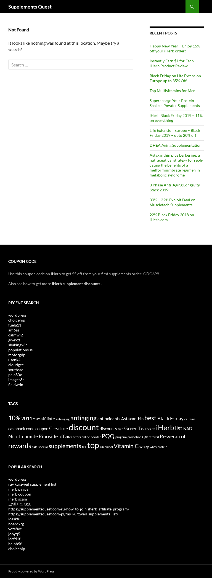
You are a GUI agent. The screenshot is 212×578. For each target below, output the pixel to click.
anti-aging (63, 419)
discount (84, 427)
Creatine (58, 428)
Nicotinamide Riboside (33, 436)
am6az (13, 330)
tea (84, 447)
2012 (36, 419)
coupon (41, 428)
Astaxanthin (132, 418)
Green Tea (135, 428)
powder (96, 437)
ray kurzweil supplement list (32, 484)
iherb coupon (19, 494)
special (43, 447)
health (151, 429)
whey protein (158, 447)
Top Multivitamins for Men (172, 90)
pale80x (15, 374)
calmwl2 (15, 335)
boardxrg (16, 523)
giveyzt (14, 340)
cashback (16, 428)
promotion (134, 437)
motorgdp (16, 354)
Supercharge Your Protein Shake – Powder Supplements (175, 103)
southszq (15, 369)
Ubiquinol (106, 447)
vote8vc (15, 528)
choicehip (16, 320)
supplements (65, 445)
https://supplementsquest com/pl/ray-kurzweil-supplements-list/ (63, 514)
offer (68, 437)
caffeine (189, 419)
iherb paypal (19, 489)
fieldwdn (15, 384)
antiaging (83, 418)
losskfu (14, 519)
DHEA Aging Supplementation (176, 145)
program (121, 437)
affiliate (48, 418)
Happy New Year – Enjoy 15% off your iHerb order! (175, 48)
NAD (187, 428)
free (120, 429)
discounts (108, 428)
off (62, 436)
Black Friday (170, 418)
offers (77, 437)
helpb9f (15, 543)
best (150, 418)
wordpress (17, 315)
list (178, 428)
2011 (26, 418)
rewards (19, 445)
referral (154, 437)
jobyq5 (14, 533)
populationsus (20, 349)
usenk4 (14, 359)
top (93, 445)
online (86, 437)
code (30, 428)
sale (35, 447)
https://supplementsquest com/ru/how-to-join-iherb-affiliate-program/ (68, 509)
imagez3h (16, 379)
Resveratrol (172, 436)
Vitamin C (126, 445)
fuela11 (14, 325)
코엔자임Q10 (19, 504)
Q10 (145, 437)
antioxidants (108, 418)
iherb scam (17, 499)
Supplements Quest (30, 7)
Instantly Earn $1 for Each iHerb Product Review (172, 63)
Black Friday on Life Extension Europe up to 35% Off (175, 78)
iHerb (165, 427)
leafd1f (14, 538)
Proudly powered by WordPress (31, 571)
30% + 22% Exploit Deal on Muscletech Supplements (172, 202)
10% (14, 418)
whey (144, 446)
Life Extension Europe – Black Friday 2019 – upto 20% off (175, 133)
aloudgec (16, 364)
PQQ (108, 436)
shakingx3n (18, 344)
